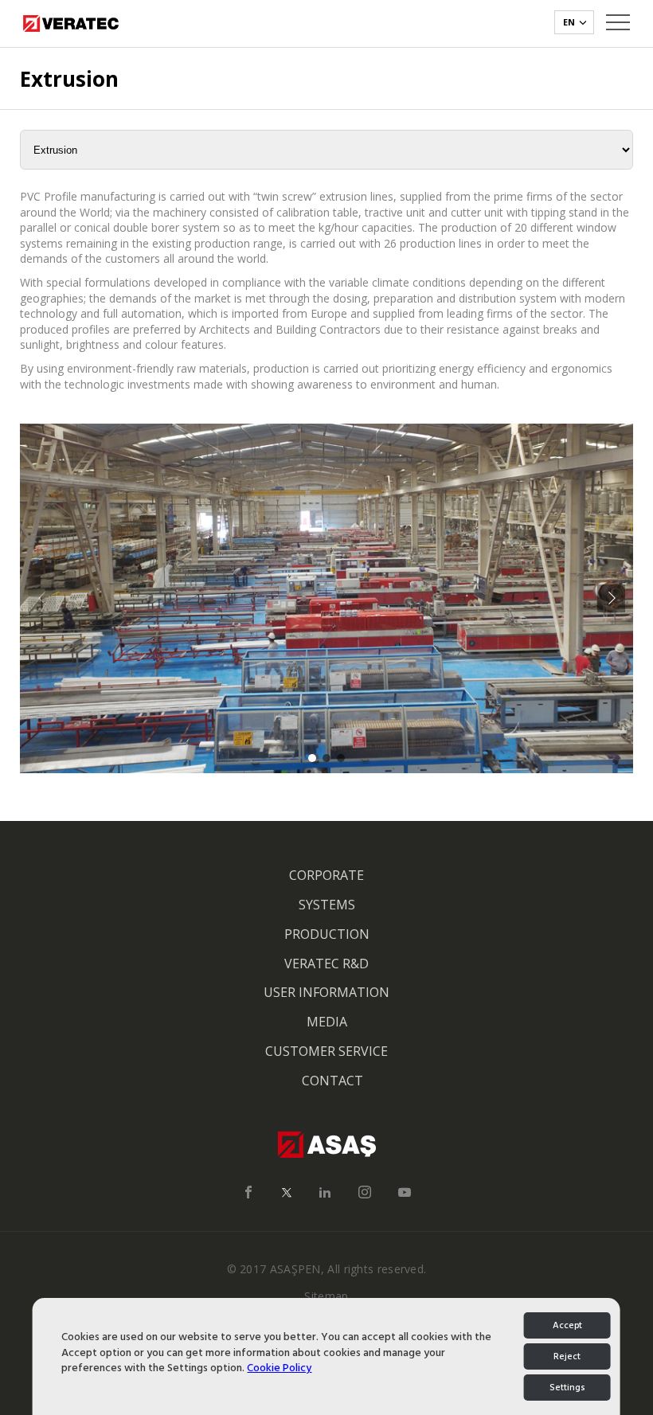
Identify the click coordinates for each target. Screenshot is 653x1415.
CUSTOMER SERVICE (326, 1051)
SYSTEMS (327, 904)
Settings (567, 1387)
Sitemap (326, 1296)
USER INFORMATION (326, 992)
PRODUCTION (327, 934)
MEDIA (327, 1021)
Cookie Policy (279, 1367)
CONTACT (332, 1080)
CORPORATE (326, 875)
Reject (567, 1356)
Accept (567, 1325)
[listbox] (574, 22)
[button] (611, 598)
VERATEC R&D (326, 963)
